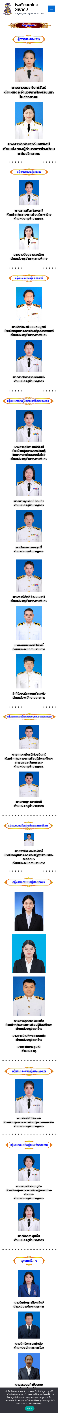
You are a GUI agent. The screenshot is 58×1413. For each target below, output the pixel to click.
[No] (54, 1400)
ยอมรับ (30, 1408)
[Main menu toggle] (51, 9)
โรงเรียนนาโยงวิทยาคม (26, 7)
